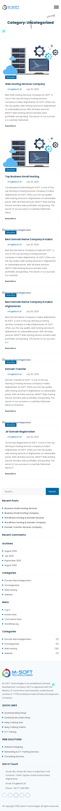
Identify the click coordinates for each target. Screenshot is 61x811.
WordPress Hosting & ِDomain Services (24, 517)
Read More (10, 126)
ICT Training (10, 731)
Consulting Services (14, 756)
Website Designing (14, 747)
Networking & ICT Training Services (22, 751)
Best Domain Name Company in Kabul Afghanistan (28, 304)
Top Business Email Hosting (22, 176)
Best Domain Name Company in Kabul (28, 239)
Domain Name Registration (18, 580)
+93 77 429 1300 (21, 788)
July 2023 (9, 555)
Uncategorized (12, 585)
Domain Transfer (15, 369)
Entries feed (10, 614)
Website (9, 594)
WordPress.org (12, 624)
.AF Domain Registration (20, 431)
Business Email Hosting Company (22, 513)
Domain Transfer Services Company (23, 527)
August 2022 (11, 565)
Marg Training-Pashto (15, 727)
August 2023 (11, 551)
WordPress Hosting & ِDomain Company (25, 522)
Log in (7, 609)
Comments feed (13, 619)
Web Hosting (11, 589)
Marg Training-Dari (14, 722)
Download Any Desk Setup (17, 717)
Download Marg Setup (15, 712)
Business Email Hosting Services (21, 508)
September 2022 (13, 560)
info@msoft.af (15, 89)
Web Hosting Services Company (25, 84)
